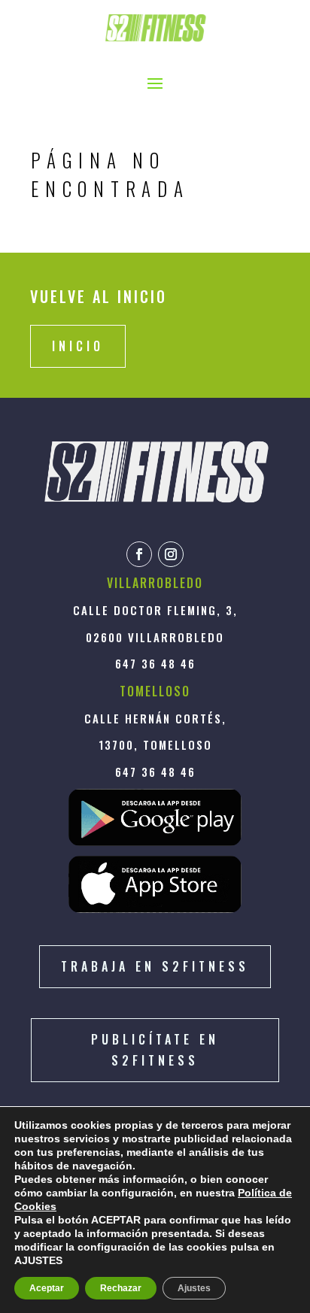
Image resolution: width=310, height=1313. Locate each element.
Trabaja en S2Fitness (155, 966)
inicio (78, 346)
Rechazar (120, 1288)
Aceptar (46, 1288)
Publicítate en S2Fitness (155, 1049)
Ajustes (194, 1288)
